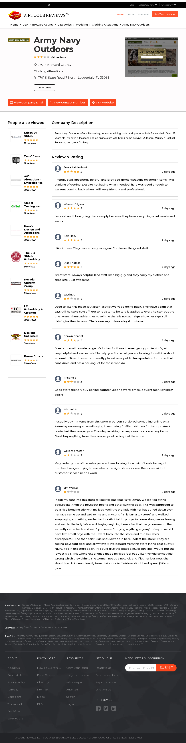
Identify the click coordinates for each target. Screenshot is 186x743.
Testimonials (15, 704)
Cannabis (74, 605)
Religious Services (13, 616)
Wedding (170, 610)
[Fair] (38, 57)
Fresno (62, 638)
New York (104, 641)
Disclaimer (14, 711)
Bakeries (49, 619)
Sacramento (88, 644)
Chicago (122, 635)
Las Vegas (141, 638)
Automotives (126, 608)
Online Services (118, 605)
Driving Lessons (31, 616)
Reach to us (103, 667)
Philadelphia (168, 641)
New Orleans (117, 641)
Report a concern (107, 682)
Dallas (20, 638)
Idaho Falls (95, 638)
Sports (95, 613)
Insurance (86, 613)
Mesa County (32, 641)
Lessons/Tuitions (50, 613)
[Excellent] (48, 57)
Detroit (44, 638)
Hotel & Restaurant (156, 605)
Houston (84, 638)
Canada (63, 627)
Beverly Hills (89, 635)
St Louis (77, 644)
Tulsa (112, 644)
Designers (36, 608)
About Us (14, 667)
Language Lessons (31, 613)
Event (68, 610)
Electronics (87, 608)
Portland (156, 641)
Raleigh (8, 644)
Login (70, 704)
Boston (51, 635)
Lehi (149, 638)
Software (26, 605)
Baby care (98, 616)
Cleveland (172, 635)
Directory (43, 682)
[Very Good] (45, 57)
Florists (8, 619)
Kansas (131, 638)
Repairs (24, 610)
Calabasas (112, 635)
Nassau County (91, 641)
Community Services (69, 616)
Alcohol (77, 608)
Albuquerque (40, 635)
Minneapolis (66, 641)
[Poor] (35, 57)
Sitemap (42, 689)
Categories (143, 14)
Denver (27, 638)
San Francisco (55, 644)
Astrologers (130, 610)
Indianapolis (107, 638)
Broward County (64, 635)
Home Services (12, 610)
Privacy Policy (16, 682)
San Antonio (102, 644)
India (33, 627)
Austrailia (47, 627)
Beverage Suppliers (135, 616)
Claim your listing (77, 667)
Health (51, 608)
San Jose (67, 644)
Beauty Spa (86, 616)
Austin (29, 635)
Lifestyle (114, 608)
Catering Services (49, 616)
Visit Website (105, 102)
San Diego (41, 644)
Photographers (88, 605)
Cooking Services (21, 619)
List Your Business (165, 14)
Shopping (47, 610)
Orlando (128, 641)
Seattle (31, 644)
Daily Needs (170, 608)
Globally (19, 627)
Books (107, 616)
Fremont (53, 638)
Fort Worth (73, 638)
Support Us (15, 675)
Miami (43, 641)
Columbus (161, 635)
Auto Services (150, 608)
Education (37, 605)
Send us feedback (107, 675)
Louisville (9, 641)
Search (70, 696)
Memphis (20, 641)
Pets (161, 608)
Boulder (78, 635)
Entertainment (101, 608)
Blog (132, 4)
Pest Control (35, 610)
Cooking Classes (144, 610)
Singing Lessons (151, 613)
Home (120, 14)
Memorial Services (81, 610)
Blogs (41, 696)
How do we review (49, 667)
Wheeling (121, 644)
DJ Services (158, 610)
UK (39, 627)
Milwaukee (53, 641)
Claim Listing (45, 87)
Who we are (15, 718)
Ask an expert (75, 682)
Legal (142, 605)
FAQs (40, 704)
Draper (36, 638)
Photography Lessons (131, 613)
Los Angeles (159, 638)
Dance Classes (168, 613)
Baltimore (101, 635)
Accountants (37, 619)
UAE (56, 627)
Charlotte (150, 635)
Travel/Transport (64, 608)
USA (27, 627)
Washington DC (135, 644)
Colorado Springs (136, 635)
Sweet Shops (118, 616)
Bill (44, 608)
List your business (77, 675)
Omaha (137, 641)
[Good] (41, 57)
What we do (103, 689)
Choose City (167, 4)
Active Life (59, 610)
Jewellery (79, 619)
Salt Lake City (20, 644)
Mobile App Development (56, 605)
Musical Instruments (69, 613)
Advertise (72, 689)
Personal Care (103, 605)
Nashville (77, 641)
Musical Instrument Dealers (159, 616)
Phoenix (147, 641)
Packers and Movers (64, 619)
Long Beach (172, 638)
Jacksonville (120, 638)
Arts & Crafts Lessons (110, 613)
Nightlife (138, 608)
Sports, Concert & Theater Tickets (107, 610)
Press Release (46, 675)
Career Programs (13, 613)
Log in (130, 14)
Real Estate (133, 605)
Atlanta (20, 635)
